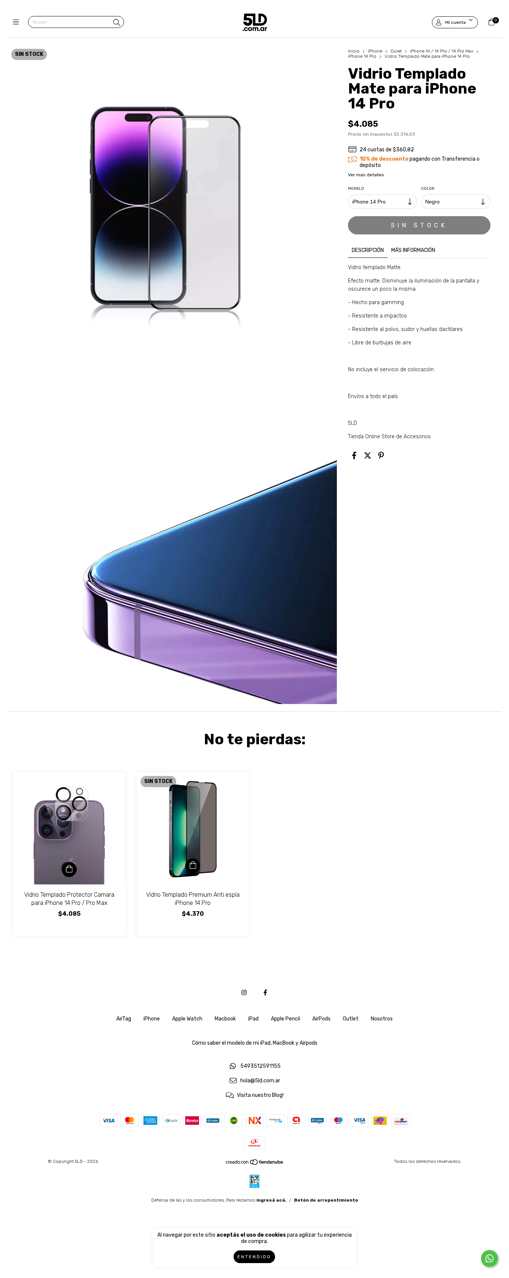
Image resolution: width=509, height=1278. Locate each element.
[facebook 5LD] (265, 992)
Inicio (354, 51)
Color (427, 188)
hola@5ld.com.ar (260, 1081)
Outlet (350, 1019)
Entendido (254, 1256)
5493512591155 (260, 1066)
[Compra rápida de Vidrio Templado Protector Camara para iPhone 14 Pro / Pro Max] (69, 869)
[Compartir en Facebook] (354, 455)
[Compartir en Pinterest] (381, 455)
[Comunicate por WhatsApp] (489, 1258)
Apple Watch (187, 1019)
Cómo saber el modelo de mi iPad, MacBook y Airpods (254, 1043)
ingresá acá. (271, 1200)
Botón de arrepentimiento (326, 1200)
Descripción (368, 250)
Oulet (397, 51)
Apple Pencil (285, 1019)
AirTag (123, 1019)
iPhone (375, 51)
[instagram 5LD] (244, 992)
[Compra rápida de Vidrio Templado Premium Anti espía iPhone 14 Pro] (192, 865)
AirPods (321, 1019)
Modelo (356, 188)
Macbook (225, 1019)
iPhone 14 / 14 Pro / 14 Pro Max (442, 51)
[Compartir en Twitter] (367, 455)
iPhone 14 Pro (362, 56)
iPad (253, 1019)
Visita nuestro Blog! (260, 1095)
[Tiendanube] (255, 1164)
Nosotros (382, 1019)
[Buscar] (116, 22)
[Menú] (17, 22)
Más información (413, 250)
